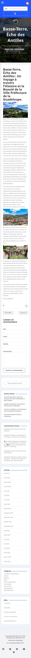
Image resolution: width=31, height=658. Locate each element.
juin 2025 (6, 491)
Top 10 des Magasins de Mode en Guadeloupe (15, 436)
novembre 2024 (8, 517)
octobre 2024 (7, 522)
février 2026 (7, 482)
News (11, 49)
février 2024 (7, 557)
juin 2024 (6, 539)
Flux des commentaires (10, 616)
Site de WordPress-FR (10, 621)
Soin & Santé (7, 584)
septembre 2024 (8, 526)
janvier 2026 (7, 486)
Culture (9, 45)
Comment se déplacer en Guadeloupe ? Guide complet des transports (15, 410)
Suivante (22, 312)
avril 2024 (7, 548)
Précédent (9, 312)
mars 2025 (7, 504)
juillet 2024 (7, 535)
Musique (6, 578)
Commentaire (7, 351)
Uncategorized (8, 588)
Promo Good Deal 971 (10, 582)
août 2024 (7, 530)
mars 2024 (7, 552)
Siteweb (5, 344)
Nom (4, 329)
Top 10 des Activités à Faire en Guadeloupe (12, 415)
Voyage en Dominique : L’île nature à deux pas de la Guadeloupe (14, 405)
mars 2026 (7, 478)
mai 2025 (6, 495)
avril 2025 (7, 500)
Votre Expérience (19, 49)
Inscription (7, 603)
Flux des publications (10, 612)
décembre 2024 (8, 513)
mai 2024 (6, 544)
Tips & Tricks (7, 586)
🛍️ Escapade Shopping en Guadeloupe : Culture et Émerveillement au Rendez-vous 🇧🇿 (15, 443)
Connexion (7, 608)
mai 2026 (6, 473)
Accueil (4, 45)
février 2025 (7, 508)
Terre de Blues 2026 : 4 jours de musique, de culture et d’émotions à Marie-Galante (14, 398)
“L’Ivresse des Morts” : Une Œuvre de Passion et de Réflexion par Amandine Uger (15, 458)
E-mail (5, 336)
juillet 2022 (7, 561)
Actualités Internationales (11, 574)
